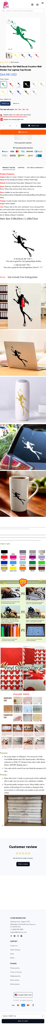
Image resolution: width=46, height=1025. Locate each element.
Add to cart (23, 1021)
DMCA (12, 958)
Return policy (14, 980)
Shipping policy (15, 976)
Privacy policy (14, 968)
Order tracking (15, 950)
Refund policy (15, 984)
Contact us (14, 946)
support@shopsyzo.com (18, 932)
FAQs (12, 954)
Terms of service (16, 972)
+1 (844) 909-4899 (16, 929)
